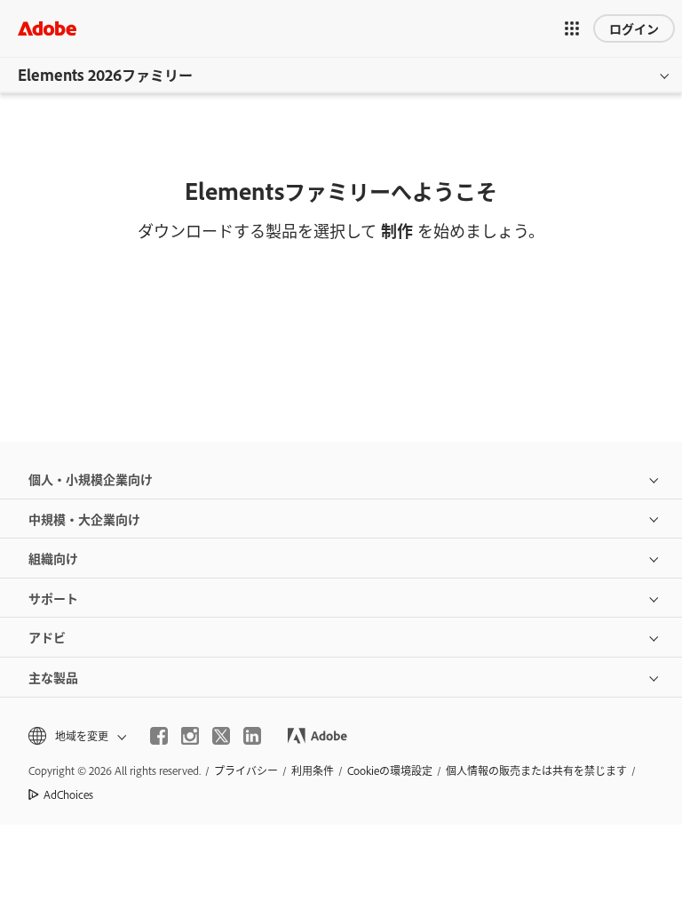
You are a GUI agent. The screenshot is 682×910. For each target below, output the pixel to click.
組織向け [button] (53, 557)
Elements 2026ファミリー (105, 74)
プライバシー (246, 770)
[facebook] (159, 736)
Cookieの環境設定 (389, 770)
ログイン (634, 28)
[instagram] (190, 736)
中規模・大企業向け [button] (84, 518)
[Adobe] (47, 28)
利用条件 (312, 770)
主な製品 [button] (53, 676)
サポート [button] (53, 597)
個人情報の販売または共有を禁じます (536, 770)
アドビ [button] (47, 636)
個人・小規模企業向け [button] (90, 478)
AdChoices (68, 794)
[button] (572, 28)
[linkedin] (252, 736)
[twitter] (221, 736)
